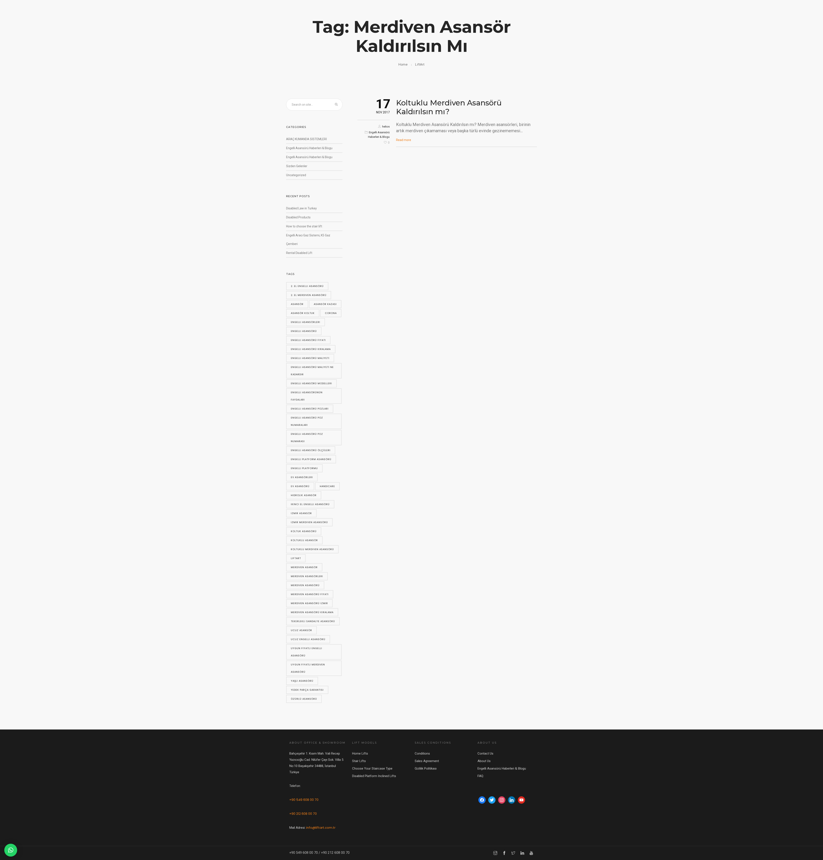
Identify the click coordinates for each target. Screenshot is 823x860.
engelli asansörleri (305, 322)
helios (386, 126)
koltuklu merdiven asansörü (312, 549)
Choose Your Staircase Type (372, 768)
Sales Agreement (427, 761)
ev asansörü (300, 486)
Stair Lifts (359, 761)
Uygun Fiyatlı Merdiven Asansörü (308, 668)
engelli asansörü (304, 331)
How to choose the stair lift (304, 226)
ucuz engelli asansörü (308, 639)
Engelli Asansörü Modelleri (311, 383)
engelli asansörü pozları (310, 408)
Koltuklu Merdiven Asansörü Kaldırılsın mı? (449, 107)
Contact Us (485, 753)
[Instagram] (501, 800)
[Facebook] (482, 800)
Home (403, 64)
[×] (10, 850)
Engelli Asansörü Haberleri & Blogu (309, 148)
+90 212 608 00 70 (303, 813)
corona (331, 313)
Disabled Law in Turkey (301, 208)
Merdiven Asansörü (305, 585)
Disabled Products (298, 217)
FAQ (480, 776)
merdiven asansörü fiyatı (310, 594)
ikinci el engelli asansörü (310, 504)
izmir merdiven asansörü (309, 522)
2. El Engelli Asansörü (307, 286)
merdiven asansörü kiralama (312, 612)
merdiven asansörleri (307, 576)
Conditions (422, 753)
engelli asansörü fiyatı (308, 340)
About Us (484, 761)
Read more (403, 139)
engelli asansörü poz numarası (307, 437)
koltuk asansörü (304, 531)
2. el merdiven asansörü (308, 295)
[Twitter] (492, 800)
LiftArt (420, 64)
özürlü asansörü (304, 699)
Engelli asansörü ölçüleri (310, 450)
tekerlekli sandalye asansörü (313, 621)
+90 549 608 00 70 (303, 799)
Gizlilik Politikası (426, 768)
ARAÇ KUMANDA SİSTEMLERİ (306, 139)
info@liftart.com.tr (320, 827)
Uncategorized (296, 175)
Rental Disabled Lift (299, 253)
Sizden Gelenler (296, 166)
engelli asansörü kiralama (311, 349)
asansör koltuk (303, 313)
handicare (327, 486)
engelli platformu (304, 468)
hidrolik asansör (304, 495)
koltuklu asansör (304, 540)
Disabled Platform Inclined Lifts (374, 776)
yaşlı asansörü (302, 681)
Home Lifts (360, 753)
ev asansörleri (302, 477)
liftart (296, 558)
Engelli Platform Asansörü (311, 459)
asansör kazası (325, 304)
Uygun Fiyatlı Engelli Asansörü (306, 652)
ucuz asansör (301, 630)
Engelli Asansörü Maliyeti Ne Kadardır (312, 370)
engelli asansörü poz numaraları (307, 421)
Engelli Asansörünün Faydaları (307, 396)
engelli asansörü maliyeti (310, 358)
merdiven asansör (304, 567)
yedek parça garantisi (307, 690)
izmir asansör (301, 513)
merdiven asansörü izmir (309, 603)
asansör (297, 304)
